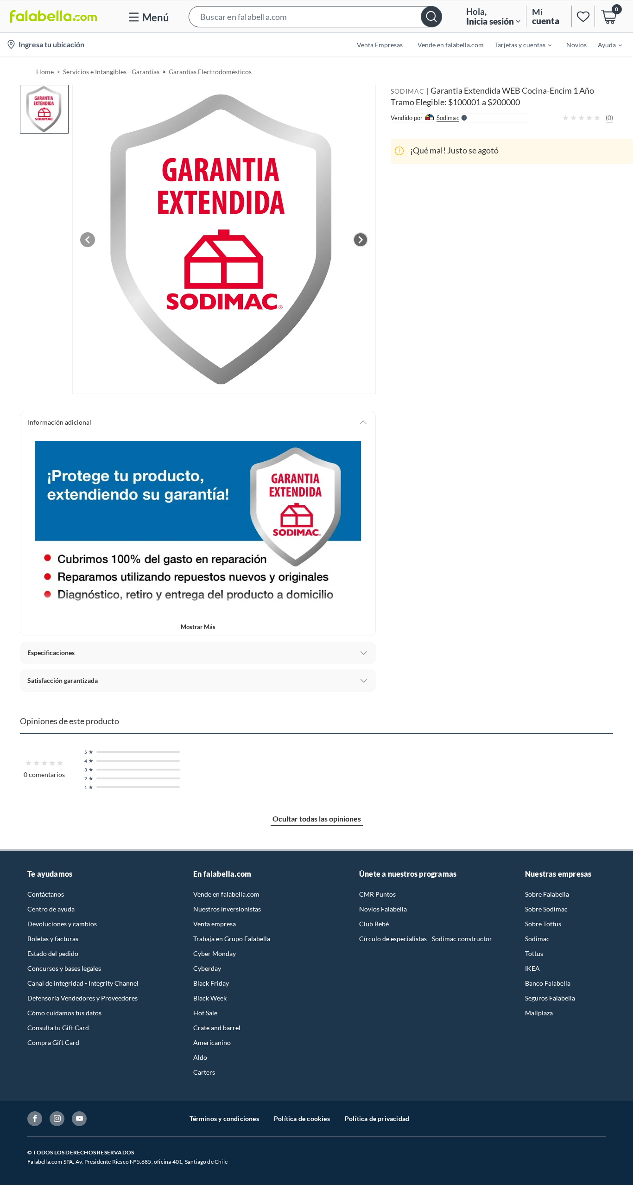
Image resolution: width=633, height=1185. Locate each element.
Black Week (210, 998)
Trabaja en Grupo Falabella (231, 939)
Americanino (212, 1042)
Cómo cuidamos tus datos (64, 1013)
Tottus (534, 953)
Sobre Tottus (543, 924)
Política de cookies (302, 1118)
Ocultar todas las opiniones (316, 818)
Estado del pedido (52, 953)
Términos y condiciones (224, 1118)
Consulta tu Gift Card (58, 1028)
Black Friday (211, 983)
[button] (315, 16)
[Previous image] (87, 239)
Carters (204, 1072)
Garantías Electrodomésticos (210, 72)
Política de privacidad (377, 1118)
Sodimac (537, 939)
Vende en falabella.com (226, 894)
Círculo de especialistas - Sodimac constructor (425, 939)
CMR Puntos (377, 894)
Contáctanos (45, 894)
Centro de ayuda (51, 909)
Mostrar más (198, 627)
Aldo (200, 1057)
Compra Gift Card (53, 1042)
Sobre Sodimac (546, 909)
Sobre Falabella (547, 894)
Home (45, 72)
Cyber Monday (214, 953)
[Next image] (360, 239)
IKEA (532, 968)
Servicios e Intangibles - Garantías (111, 72)
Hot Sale (205, 1013)
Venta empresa (214, 924)
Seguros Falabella (550, 998)
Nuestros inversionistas (227, 909)
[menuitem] (517, 44)
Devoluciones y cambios (62, 924)
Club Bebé (374, 924)
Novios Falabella (383, 909)
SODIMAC (407, 91)
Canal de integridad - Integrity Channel (83, 983)
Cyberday (207, 968)
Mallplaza (539, 1013)
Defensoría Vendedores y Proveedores (82, 998)
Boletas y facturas (52, 939)
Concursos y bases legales (64, 968)
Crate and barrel (217, 1028)
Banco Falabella (547, 983)
